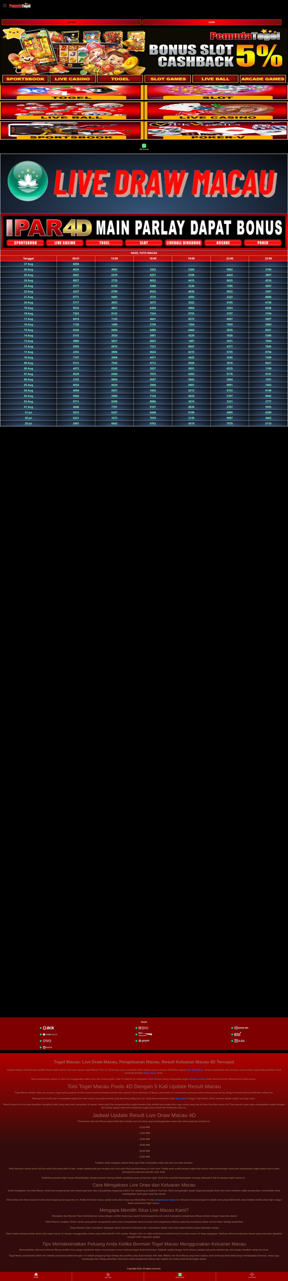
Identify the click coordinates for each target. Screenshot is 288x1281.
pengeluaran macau (165, 1200)
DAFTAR (71, 22)
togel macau (150, 1073)
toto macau (181, 1098)
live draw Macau (195, 1070)
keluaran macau (197, 1079)
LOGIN (212, 22)
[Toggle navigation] (4, 5)
